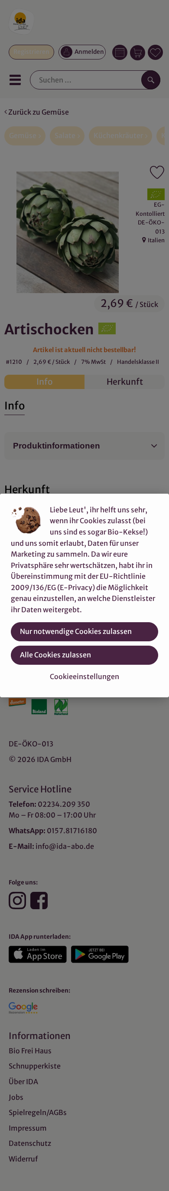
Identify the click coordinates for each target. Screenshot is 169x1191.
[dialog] (84, 595)
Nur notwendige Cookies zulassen (76, 631)
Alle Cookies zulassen (55, 654)
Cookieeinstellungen (84, 676)
